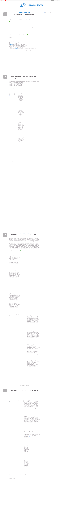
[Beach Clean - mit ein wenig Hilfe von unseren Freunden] (5, 77)
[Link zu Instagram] (56, 0)
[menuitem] (20, 9)
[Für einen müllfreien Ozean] (5, 14)
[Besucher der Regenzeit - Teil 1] (5, 390)
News (26, 12)
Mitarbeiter (24, 12)
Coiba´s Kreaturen (22, 233)
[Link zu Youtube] (58, 0)
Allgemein (20, 12)
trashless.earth (14, 41)
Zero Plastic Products (21, 49)
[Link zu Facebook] (55, 0)
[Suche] (41, 9)
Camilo (28, 71)
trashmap (11, 44)
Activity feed (16, 48)
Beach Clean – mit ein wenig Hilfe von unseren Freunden (24, 77)
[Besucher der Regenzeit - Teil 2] (5, 235)
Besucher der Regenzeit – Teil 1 (24, 390)
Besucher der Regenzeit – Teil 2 (24, 235)
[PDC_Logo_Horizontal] (30, 4)
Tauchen (29, 12)
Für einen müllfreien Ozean (24, 14)
